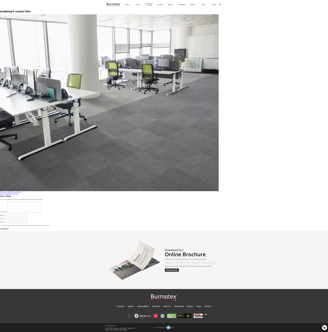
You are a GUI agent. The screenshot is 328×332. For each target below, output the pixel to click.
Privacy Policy (179, 266)
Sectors (138, 4)
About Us (170, 4)
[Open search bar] (220, 4)
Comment (3, 212)
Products (127, 4)
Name (2, 215)
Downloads (181, 4)
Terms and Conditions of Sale (113, 330)
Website (2, 222)
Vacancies (116, 328)
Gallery (192, 4)
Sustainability (149, 4)
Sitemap (125, 330)
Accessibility (123, 328)
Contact (214, 4)
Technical (160, 4)
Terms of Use (131, 328)
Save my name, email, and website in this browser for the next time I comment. (26, 225)
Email (2, 219)
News (203, 4)
